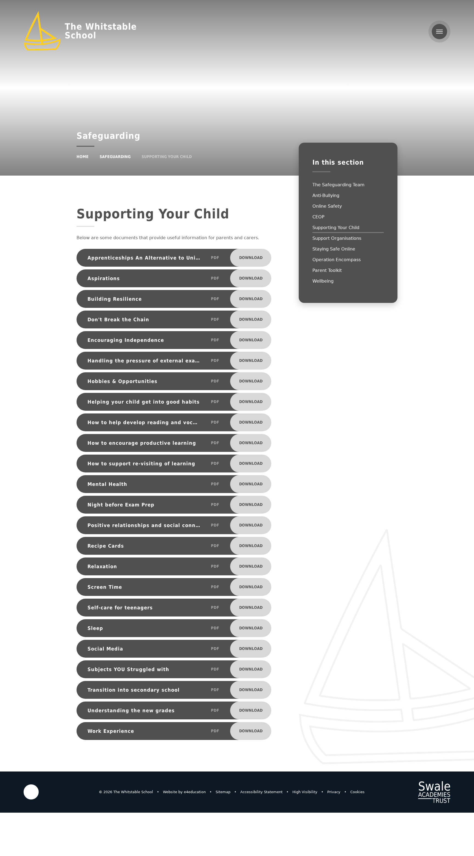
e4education (195, 792)
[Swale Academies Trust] (434, 792)
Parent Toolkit (327, 270)
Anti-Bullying (325, 195)
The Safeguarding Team (338, 184)
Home (83, 156)
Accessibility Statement (261, 792)
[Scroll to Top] (31, 791)
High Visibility (304, 792)
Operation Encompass (336, 259)
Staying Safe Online (333, 249)
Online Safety (327, 206)
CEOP (318, 216)
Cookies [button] (357, 792)
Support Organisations (336, 238)
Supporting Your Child (167, 156)
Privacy (333, 792)
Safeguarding (115, 156)
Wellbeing (323, 281)
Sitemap (223, 792)
